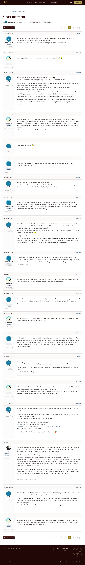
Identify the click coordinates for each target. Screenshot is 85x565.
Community (12, 8)
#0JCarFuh (78, 140)
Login (71, 2)
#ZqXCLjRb (78, 158)
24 (65, 27)
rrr (26, 479)
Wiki (36, 2)
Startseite (5, 8)
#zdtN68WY (78, 403)
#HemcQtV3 (78, 293)
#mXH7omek (78, 72)
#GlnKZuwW (78, 333)
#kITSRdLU (78, 177)
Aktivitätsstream (66, 551)
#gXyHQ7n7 (78, 197)
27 (77, 27)
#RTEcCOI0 (78, 52)
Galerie (55, 553)
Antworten (10, 27)
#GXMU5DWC (78, 114)
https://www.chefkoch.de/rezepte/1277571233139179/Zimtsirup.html (38, 426)
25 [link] (69, 27)
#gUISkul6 (78, 274)
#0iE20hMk (78, 313)
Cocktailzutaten (16, 11)
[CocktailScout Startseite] (5, 2)
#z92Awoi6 (78, 33)
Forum (63, 553)
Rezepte (55, 551)
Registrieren (78, 2)
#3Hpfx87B (78, 381)
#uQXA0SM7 (78, 218)
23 (61, 27)
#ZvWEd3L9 (78, 442)
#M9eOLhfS (78, 252)
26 (73, 27)
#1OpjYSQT (78, 487)
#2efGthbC (78, 515)
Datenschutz (12, 561)
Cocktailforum (6, 11)
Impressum (5, 561)
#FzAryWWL (78, 356)
